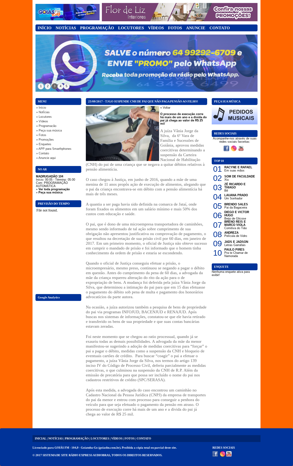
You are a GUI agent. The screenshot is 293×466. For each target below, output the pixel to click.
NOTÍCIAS (55, 438)
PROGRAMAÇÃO (77, 438)
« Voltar (165, 107)
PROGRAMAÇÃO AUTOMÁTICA (52, 184)
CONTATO (144, 438)
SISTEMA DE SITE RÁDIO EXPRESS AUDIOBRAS (76, 455)
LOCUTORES (100, 438)
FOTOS (130, 438)
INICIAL (40, 438)
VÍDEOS (116, 438)
